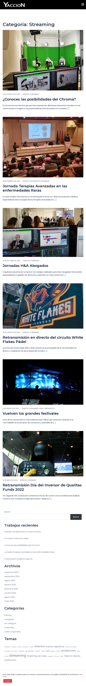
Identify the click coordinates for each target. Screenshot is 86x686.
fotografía (21, 651)
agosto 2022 (9, 597)
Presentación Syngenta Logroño (18, 559)
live (48, 650)
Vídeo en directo (72, 656)
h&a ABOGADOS (29, 651)
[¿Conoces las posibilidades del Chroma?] (43, 60)
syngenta (50, 656)
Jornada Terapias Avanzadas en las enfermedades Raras (35, 188)
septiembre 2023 (11, 576)
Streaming (34, 94)
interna (43, 651)
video (61, 656)
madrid (58, 651)
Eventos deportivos (55, 646)
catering (13, 647)
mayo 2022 (9, 601)
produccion (68, 650)
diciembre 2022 (11, 589)
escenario (26, 647)
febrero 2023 (10, 584)
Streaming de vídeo (37, 656)
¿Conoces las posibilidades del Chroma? (39, 99)
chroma (19, 647)
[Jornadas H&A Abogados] (43, 232)
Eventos (26, 94)
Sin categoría (10, 623)
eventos (40, 646)
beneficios (7, 647)
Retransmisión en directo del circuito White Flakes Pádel (43, 339)
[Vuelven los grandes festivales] (43, 382)
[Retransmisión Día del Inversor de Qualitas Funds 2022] (43, 453)
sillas (78, 651)
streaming (17, 655)
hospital (37, 651)
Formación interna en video (16, 538)
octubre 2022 (10, 593)
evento (32, 647)
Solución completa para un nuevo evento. (22, 531)
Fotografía (35, 181)
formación (14, 651)
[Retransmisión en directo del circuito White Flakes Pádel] (43, 306)
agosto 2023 (9, 580)
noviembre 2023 (11, 572)
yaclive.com (10, 660)
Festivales (7, 651)
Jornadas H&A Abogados (25, 265)
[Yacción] (14, 4)
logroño (53, 651)
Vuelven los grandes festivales (31, 413)
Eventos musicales (70, 647)
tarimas (56, 656)
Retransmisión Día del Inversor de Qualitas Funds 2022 (42, 487)
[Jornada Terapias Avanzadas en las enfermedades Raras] (43, 147)
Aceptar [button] (8, 681)
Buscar (7, 512)
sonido (6, 656)
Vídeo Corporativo (46, 408)
